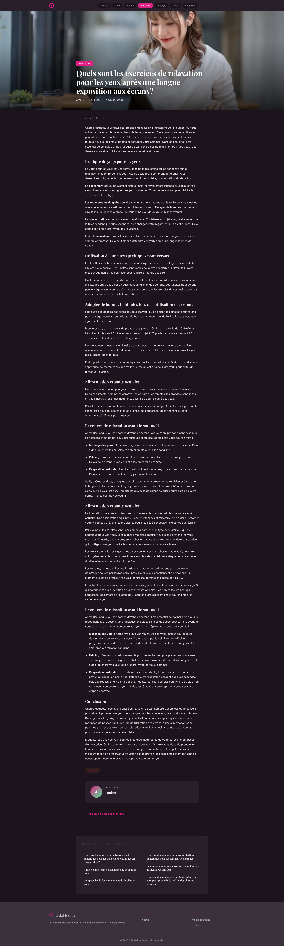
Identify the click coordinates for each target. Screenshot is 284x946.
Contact (196, 925)
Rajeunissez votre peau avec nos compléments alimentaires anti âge (173, 867)
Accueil (104, 5)
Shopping (190, 5)
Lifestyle (161, 5)
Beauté (130, 5)
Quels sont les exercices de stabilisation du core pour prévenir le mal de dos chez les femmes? (171, 880)
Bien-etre (145, 5)
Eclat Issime (65, 915)
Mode (175, 5)
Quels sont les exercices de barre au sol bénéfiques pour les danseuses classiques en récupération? (109, 858)
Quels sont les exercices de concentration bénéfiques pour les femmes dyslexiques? (171, 856)
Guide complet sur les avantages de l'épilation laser (110, 871)
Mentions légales (201, 919)
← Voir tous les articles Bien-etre (104, 813)
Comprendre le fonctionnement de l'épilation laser (109, 882)
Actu (117, 5)
